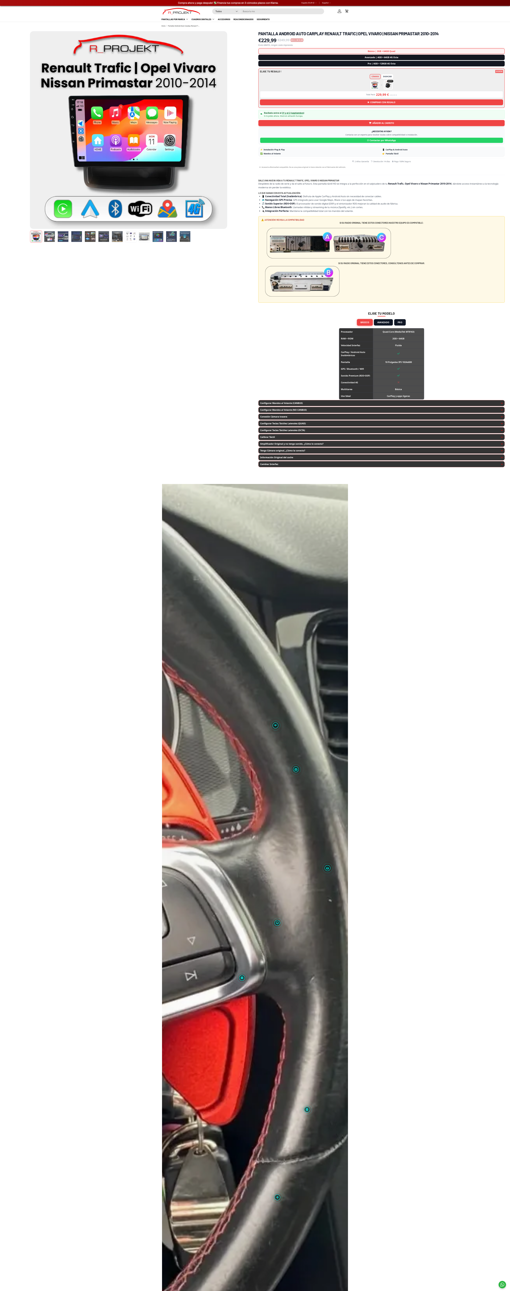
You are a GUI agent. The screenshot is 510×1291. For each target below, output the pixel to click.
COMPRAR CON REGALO (382, 102)
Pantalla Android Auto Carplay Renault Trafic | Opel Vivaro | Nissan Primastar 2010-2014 (184, 26)
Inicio (163, 26)
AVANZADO (383, 322)
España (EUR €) (307, 3)
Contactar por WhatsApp (383, 140)
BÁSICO (365, 322)
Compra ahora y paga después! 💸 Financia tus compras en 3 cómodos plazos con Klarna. (228, 2)
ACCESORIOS (224, 19)
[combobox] (268, 11)
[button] (347, 11)
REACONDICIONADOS (243, 19)
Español (325, 3)
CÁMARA (375, 76)
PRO (400, 322)
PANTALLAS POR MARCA (173, 19)
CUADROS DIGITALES (201, 19)
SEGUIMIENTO (263, 19)
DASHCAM (387, 76)
